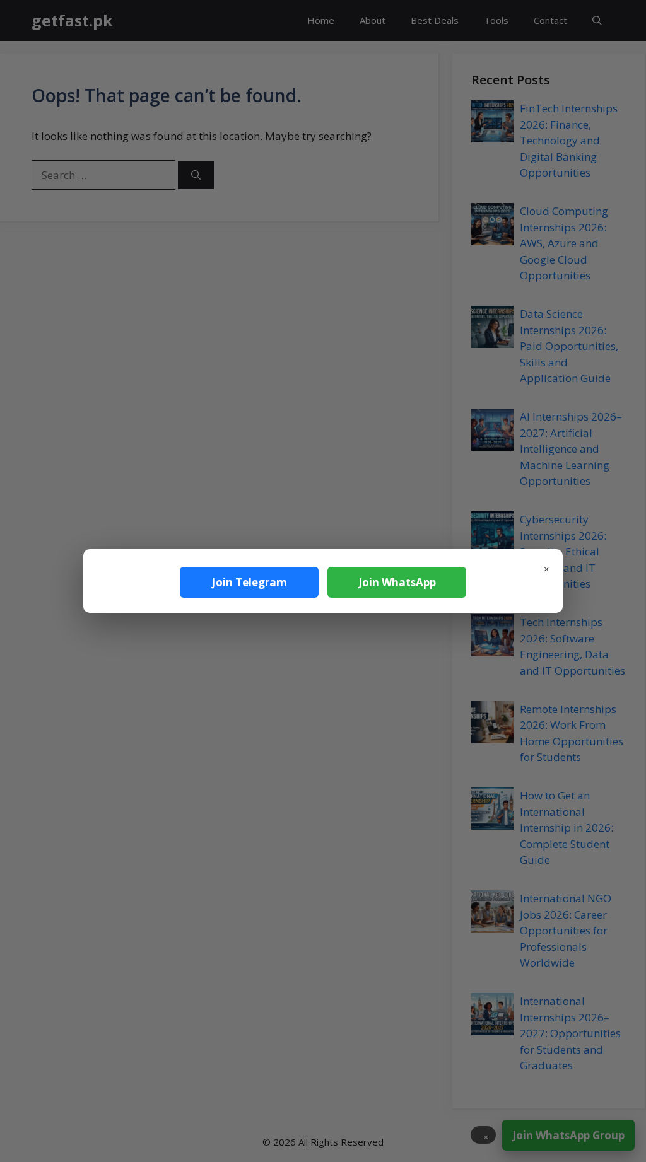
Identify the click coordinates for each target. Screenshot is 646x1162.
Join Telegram (249, 582)
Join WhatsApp (397, 582)
